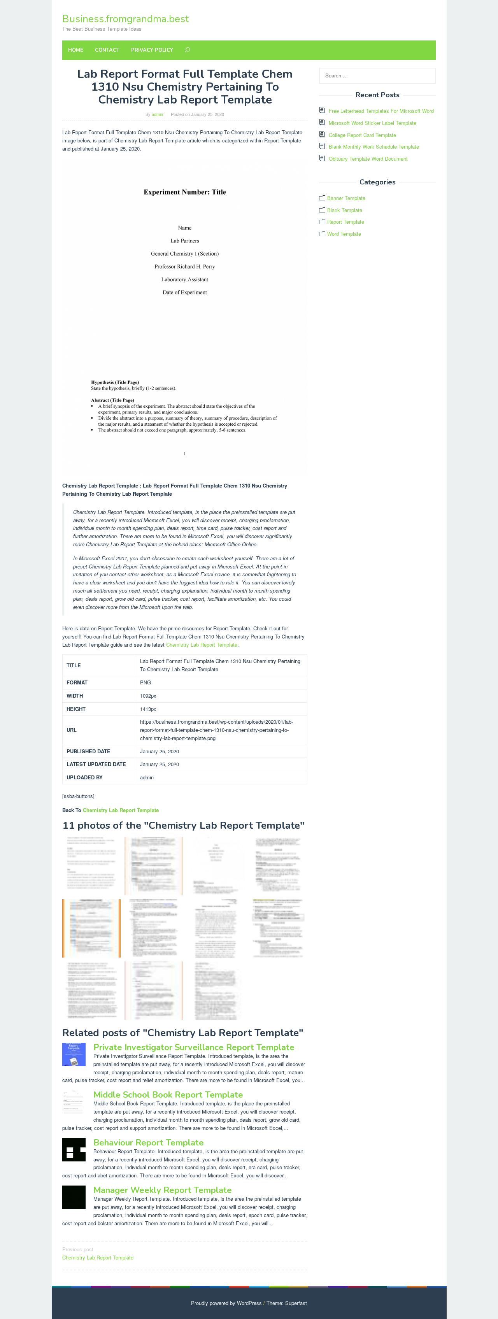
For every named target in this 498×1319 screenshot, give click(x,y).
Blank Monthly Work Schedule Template (374, 146)
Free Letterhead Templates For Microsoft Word (381, 110)
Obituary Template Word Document (368, 158)
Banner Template (346, 198)
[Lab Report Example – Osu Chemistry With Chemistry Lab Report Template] (91, 866)
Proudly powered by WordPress (226, 1303)
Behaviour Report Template (148, 1143)
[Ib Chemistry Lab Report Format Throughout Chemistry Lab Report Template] (278, 928)
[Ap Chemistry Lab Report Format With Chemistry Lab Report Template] (91, 990)
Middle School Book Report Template (168, 1095)
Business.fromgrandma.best (125, 19)
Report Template (345, 221)
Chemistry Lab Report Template (201, 644)
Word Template (344, 233)
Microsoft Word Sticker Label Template (372, 122)
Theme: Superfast (287, 1303)
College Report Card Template (362, 135)
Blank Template (344, 210)
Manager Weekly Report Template (162, 1190)
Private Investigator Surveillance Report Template (194, 1047)
